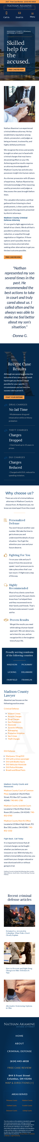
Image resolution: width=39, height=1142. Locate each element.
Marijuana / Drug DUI (15, 756)
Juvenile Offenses (15, 727)
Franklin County (27, 1105)
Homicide (12, 725)
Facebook (32, 1134)
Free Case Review (16, 70)
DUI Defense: (9, 751)
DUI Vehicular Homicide (16, 764)
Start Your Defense (14, 397)
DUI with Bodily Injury (15, 761)
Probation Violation (16, 733)
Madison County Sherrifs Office (17, 821)
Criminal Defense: (11, 708)
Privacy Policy (24, 1134)
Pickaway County (11, 1100)
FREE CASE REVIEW (19, 1067)
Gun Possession (14, 722)
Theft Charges (14, 739)
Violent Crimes (14, 713)
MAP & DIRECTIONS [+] (19, 1082)
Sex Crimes (12, 736)
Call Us (6, 17)
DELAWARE (26, 672)
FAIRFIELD (12, 680)
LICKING (12, 672)
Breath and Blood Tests (15, 770)
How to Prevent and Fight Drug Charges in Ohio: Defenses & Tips (19, 970)
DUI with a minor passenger (17, 759)
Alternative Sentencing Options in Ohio (19, 1007)
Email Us (19, 17)
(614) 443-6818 (19, 1061)
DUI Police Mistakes (14, 767)
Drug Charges (13, 719)
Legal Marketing (15, 1135)
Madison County (27, 1100)
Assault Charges (14, 716)
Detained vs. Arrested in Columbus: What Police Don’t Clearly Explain (18, 933)
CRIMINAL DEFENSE (19, 1051)
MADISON (12, 664)
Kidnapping (13, 730)
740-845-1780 (17, 800)
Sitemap (7, 1135)
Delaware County (11, 1110)
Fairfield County (12, 1105)
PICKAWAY (27, 664)
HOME (19, 1035)
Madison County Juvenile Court (17, 805)
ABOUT (19, 1043)
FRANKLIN (27, 680)
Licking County (27, 1110)
